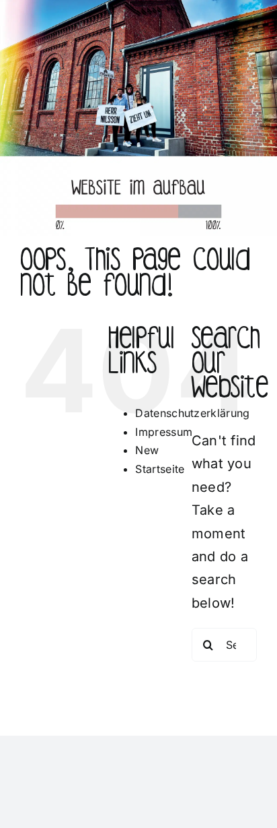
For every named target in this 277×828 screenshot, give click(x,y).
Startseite (159, 469)
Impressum (163, 432)
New (147, 450)
